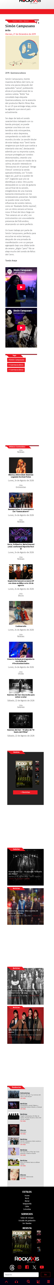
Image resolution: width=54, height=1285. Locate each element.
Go (45, 1274)
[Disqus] (22, 407)
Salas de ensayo (27, 1218)
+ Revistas (25, 792)
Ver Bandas (27, 1223)
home (15, 21)
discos (26, 21)
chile (20, 21)
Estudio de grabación (27, 1221)
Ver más (23, 1098)
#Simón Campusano (16, 360)
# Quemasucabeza (16, 365)
